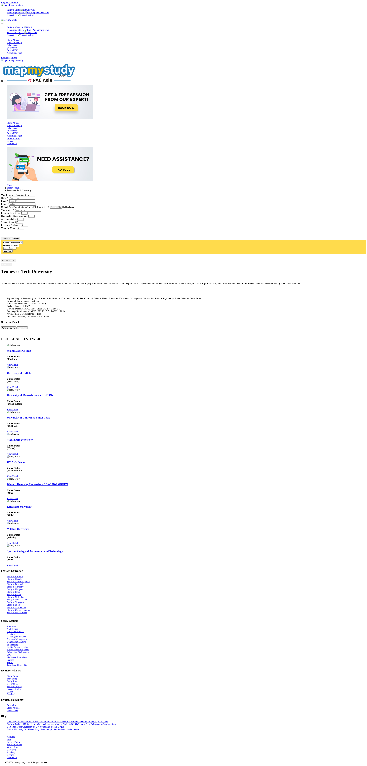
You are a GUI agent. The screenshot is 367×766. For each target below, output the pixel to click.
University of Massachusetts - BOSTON (30, 395)
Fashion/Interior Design (17, 647)
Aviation (11, 634)
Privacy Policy (13, 742)
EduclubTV (12, 50)
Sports (10, 662)
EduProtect (12, 47)
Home (9, 185)
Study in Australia (15, 576)
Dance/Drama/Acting (16, 642)
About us (11, 737)
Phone (5, 204)
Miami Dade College (19, 350)
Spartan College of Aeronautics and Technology (35, 551)
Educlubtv (11, 705)
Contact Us (12, 143)
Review (10, 755)
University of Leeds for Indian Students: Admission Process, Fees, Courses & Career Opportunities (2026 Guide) (58, 721)
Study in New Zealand (17, 599)
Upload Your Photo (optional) (25, 207)
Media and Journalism (17, 657)
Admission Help (14, 42)
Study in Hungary (15, 589)
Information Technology (18, 652)
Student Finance (14, 686)
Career (10, 141)
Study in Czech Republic (18, 581)
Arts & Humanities (15, 631)
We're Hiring (12, 747)
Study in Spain (13, 605)
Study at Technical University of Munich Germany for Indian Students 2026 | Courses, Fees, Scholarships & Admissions (61, 724)
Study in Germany (15, 587)
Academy (11, 752)
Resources (11, 749)
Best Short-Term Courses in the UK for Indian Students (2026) (35, 727)
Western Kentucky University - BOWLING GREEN (37, 484)
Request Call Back (9, 2)
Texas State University (20, 439)
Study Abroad (13, 40)
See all (10, 732)
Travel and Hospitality (17, 665)
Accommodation (14, 53)
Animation (11, 626)
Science (10, 660)
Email (4, 201)
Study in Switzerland (16, 607)
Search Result (13, 188)
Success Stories (14, 689)
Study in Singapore (15, 602)
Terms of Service (14, 744)
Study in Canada (14, 579)
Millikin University (18, 528)
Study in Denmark (15, 584)
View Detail (12, 365)
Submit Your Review (10, 238)
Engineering (12, 644)
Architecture (12, 629)
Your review (7, 210)
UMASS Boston (16, 462)
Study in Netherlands (16, 597)
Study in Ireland (14, 594)
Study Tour (12, 681)
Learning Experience (10, 213)
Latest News (12, 710)
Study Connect (13, 676)
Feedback (11, 694)
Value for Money (8, 228)
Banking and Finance (16, 636)
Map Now (7, 251)
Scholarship (12, 45)
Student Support (8, 222)
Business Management (17, 639)
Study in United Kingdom (18, 610)
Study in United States (17, 612)
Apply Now (6, 264)
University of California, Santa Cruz (28, 417)
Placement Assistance (11, 225)
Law (9, 655)
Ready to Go (12, 684)
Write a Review (8, 261)
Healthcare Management (18, 649)
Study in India (13, 592)
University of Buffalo (19, 372)
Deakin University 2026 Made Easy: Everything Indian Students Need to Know (43, 729)
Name (4, 198)
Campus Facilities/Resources (14, 216)
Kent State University (19, 506)
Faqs (9, 739)
